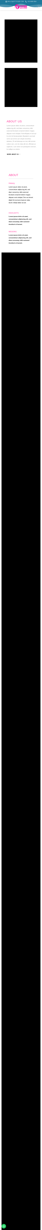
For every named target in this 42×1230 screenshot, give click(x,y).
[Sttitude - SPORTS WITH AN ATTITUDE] (21, 6)
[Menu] (38, 6)
